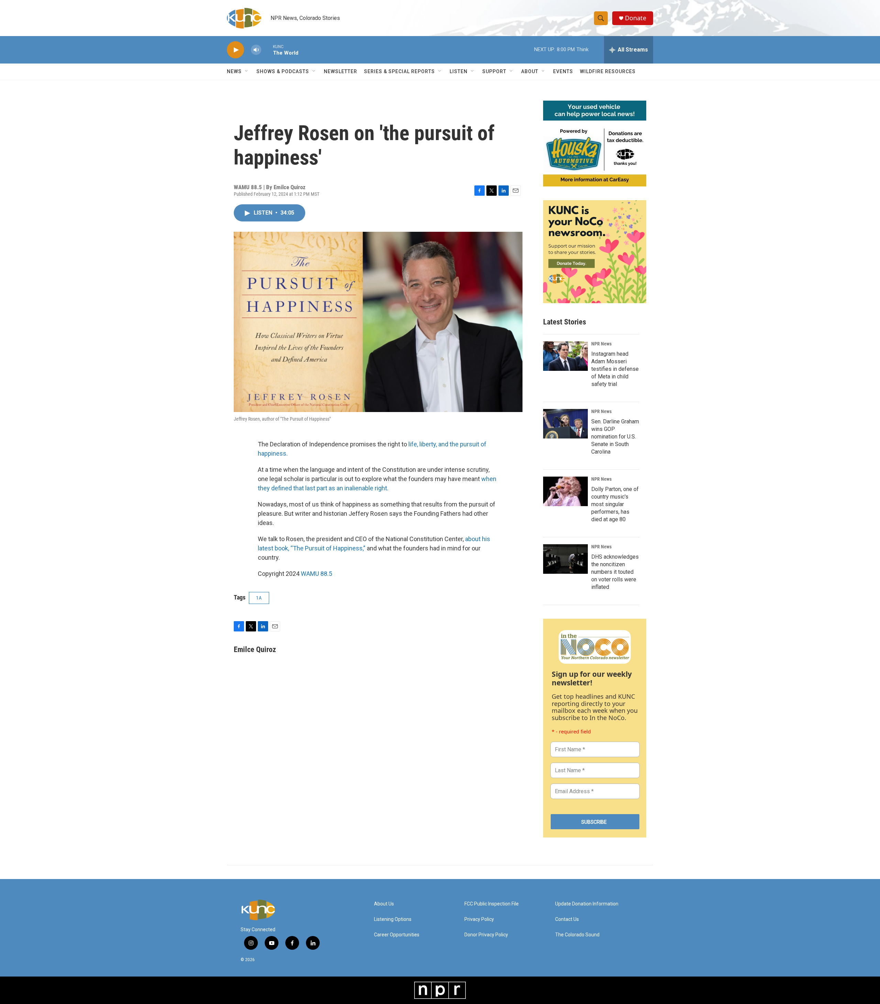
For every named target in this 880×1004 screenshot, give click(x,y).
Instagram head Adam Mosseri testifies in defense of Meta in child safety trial (615, 369)
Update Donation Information (586, 903)
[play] (235, 50)
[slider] (267, 49)
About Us (384, 903)
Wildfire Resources (608, 71)
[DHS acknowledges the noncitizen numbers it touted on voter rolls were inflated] (565, 559)
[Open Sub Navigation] (247, 71)
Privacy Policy (479, 919)
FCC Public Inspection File (491, 903)
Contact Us (567, 919)
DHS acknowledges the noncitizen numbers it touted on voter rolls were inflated (615, 572)
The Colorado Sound (577, 934)
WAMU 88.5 (316, 573)
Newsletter (340, 71)
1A (259, 598)
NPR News (601, 343)
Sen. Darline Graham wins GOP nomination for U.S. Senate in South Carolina (615, 436)
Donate (635, 18)
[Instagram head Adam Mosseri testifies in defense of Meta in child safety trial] (565, 356)
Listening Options (392, 919)
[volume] (256, 50)
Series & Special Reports (399, 71)
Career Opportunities (396, 934)
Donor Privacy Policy (486, 934)
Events (563, 71)
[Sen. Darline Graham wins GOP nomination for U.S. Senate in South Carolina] (565, 423)
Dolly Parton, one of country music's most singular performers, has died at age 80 (615, 504)
